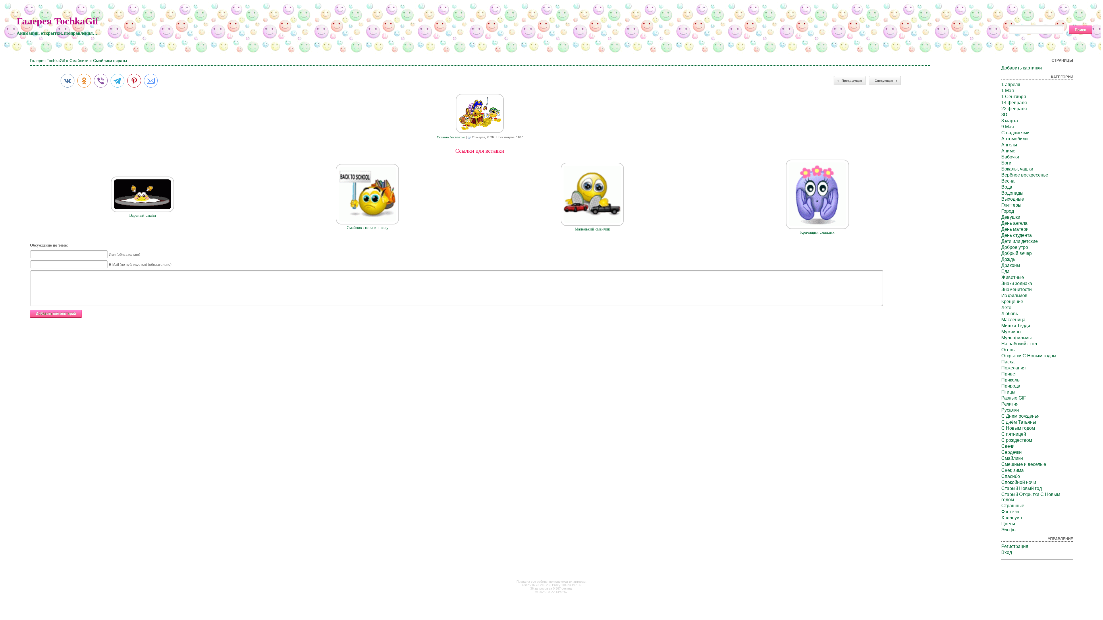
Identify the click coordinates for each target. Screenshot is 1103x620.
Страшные (1012, 505)
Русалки (1010, 410)
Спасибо (1010, 476)
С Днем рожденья (1020, 416)
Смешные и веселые (1023, 464)
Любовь (1009, 313)
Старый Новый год (1021, 488)
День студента (1016, 235)
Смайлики (79, 60)
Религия (1010, 404)
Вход (1006, 552)
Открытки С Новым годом (1028, 355)
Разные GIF (1013, 398)
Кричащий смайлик (817, 232)
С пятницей (1013, 434)
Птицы (1008, 392)
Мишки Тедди (1015, 325)
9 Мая (1007, 126)
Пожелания (1013, 367)
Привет (1009, 373)
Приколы (1011, 379)
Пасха (1008, 361)
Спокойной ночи (1018, 482)
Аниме (1008, 150)
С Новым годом (1018, 428)
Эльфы (1009, 529)
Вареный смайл (142, 215)
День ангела (1014, 223)
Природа (1010, 385)
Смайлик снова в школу (367, 228)
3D (1004, 114)
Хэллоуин (1011, 517)
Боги (1006, 162)
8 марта (1009, 120)
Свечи (1008, 446)
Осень (1008, 349)
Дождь (1008, 259)
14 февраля (1014, 102)
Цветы (1008, 523)
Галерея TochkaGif (57, 21)
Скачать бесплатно (451, 137)
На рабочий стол (1019, 343)
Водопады (1012, 193)
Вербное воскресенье (1024, 175)
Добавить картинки (1021, 67)
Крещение (1012, 301)
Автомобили (1014, 138)
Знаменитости (1016, 289)
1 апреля (1010, 84)
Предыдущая (852, 80)
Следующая (884, 80)
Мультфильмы (1016, 337)
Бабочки (1010, 156)
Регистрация (1014, 546)
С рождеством (1016, 440)
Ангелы (1009, 144)
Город (1007, 211)
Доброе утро (1014, 247)
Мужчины (1011, 331)
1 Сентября (1013, 96)
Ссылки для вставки (479, 151)
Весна (1008, 181)
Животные (1012, 277)
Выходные (1012, 199)
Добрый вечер (1016, 253)
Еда (1005, 271)
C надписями (1015, 132)
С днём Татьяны (1018, 422)
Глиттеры (1011, 205)
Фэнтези (1010, 511)
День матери (1015, 229)
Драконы (1010, 265)
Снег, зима (1012, 470)
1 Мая (1007, 90)
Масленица (1013, 319)
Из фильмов (1014, 295)
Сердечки (1011, 452)
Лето (1006, 307)
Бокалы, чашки (1017, 168)
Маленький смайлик (592, 229)
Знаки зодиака (1016, 283)
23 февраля (1014, 108)
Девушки (1010, 217)
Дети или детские (1019, 241)
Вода (1006, 187)
